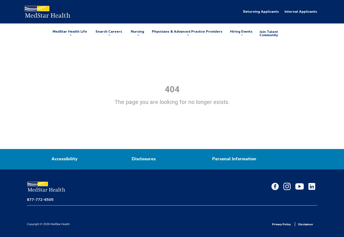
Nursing (138, 33)
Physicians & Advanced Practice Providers (187, 33)
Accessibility (64, 159)
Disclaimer (305, 224)
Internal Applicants (301, 11)
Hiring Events (241, 33)
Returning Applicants (261, 11)
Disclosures (144, 159)
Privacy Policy (281, 224)
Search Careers (108, 33)
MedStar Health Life (70, 33)
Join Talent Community (269, 33)
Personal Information (234, 159)
